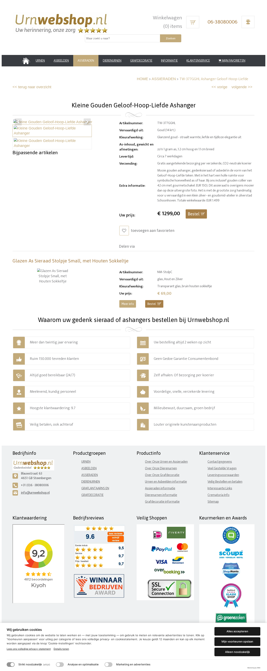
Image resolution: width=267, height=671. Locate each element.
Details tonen (61, 648)
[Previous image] (18, 122)
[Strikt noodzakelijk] (11, 664)
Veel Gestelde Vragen (222, 468)
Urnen (86, 462)
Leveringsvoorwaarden (223, 475)
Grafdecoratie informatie (162, 501)
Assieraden (89, 475)
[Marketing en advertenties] (108, 664)
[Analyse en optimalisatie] (60, 664)
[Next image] (87, 122)
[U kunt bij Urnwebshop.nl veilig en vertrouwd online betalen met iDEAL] (157, 537)
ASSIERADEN (164, 79)
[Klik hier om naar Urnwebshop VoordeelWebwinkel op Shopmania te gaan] (231, 578)
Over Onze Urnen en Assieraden (166, 462)
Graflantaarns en (95, 488)
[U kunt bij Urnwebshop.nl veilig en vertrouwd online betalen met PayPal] (161, 551)
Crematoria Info (218, 495)
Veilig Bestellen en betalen (225, 482)
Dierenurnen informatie (161, 495)
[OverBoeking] (169, 574)
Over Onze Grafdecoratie (162, 475)
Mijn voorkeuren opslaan (237, 641)
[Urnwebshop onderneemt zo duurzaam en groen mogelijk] (231, 622)
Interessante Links (220, 488)
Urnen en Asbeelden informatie (166, 482)
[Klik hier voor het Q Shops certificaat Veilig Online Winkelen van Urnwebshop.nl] (231, 543)
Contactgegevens (220, 462)
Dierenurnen (90, 482)
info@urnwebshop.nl (35, 493)
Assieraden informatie (160, 488)
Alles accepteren (237, 631)
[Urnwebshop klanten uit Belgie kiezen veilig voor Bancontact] (178, 563)
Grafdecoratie (92, 495)
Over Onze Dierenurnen (161, 468)
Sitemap (213, 501)
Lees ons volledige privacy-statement (29, 648)
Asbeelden (89, 468)
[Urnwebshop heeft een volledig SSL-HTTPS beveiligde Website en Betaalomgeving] (169, 597)
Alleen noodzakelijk (237, 652)
